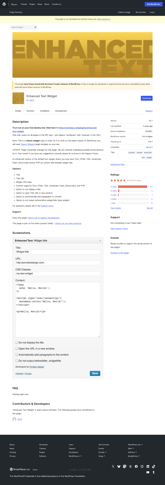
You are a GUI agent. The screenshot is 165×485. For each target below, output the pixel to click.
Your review (116, 208)
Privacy (13, 456)
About (12, 445)
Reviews (30, 111)
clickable (131, 152)
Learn (71, 445)
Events (101, 448)
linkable (139, 152)
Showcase (43, 445)
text (143, 157)
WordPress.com (135, 445)
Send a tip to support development (43, 218)
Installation (45, 111)
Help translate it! (103, 19)
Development (61, 111)
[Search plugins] (35, 27)
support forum (47, 206)
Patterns (42, 456)
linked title (148, 152)
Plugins (42, 452)
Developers (73, 452)
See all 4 (149, 147)
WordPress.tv (75, 456)
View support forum (119, 228)
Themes (42, 448)
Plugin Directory (16, 12)
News (12, 448)
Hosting (13, 452)
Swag (102, 456)
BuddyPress (134, 456)
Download (146, 98)
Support (149, 111)
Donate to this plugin (120, 253)
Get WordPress (153, 4)
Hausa (35, 470)
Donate (103, 452)
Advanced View (118, 164)
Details (18, 111)
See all (150, 208)
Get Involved (104, 445)
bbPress (132, 452)
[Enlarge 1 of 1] (100, 240)
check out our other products (68, 223)
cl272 (31, 100)
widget (149, 157)
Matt (131, 448)
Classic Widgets (28, 144)
